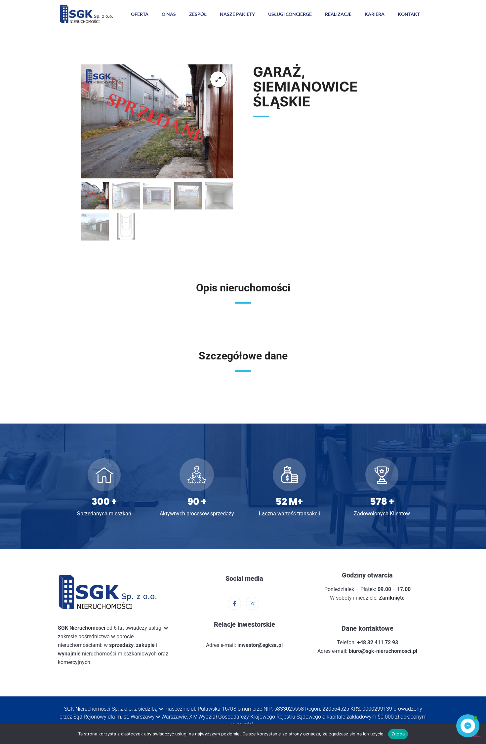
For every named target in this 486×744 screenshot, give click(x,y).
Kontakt (409, 14)
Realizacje (338, 14)
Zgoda (398, 733)
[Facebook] (234, 603)
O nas (169, 14)
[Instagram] (252, 603)
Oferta (139, 14)
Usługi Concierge (290, 14)
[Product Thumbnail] (218, 79)
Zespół (198, 14)
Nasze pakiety (237, 14)
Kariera (375, 14)
